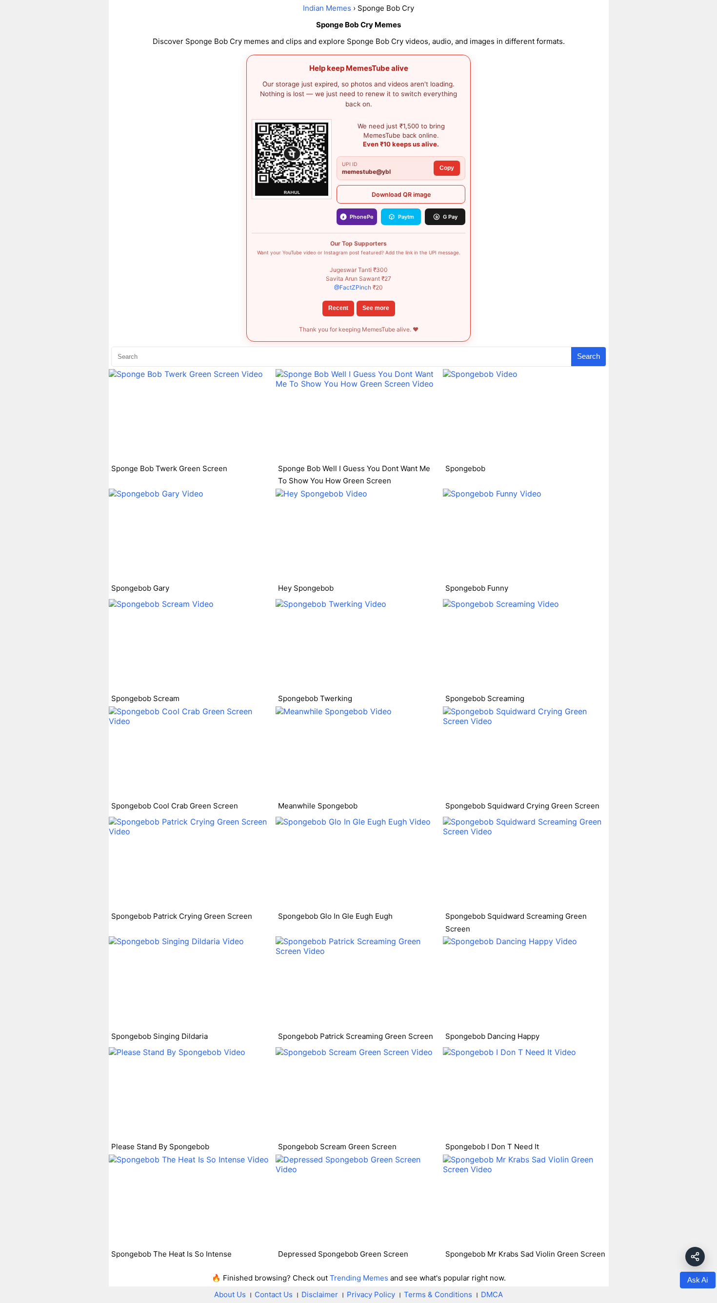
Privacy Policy (371, 1294)
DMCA (492, 1294)
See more (375, 308)
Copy (446, 168)
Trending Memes (359, 1277)
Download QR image (401, 194)
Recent (338, 308)
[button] (695, 1256)
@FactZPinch (352, 287)
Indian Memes (327, 8)
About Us (230, 1294)
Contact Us (274, 1294)
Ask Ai (697, 1280)
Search (588, 356)
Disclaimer (319, 1294)
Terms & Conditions (438, 1294)
